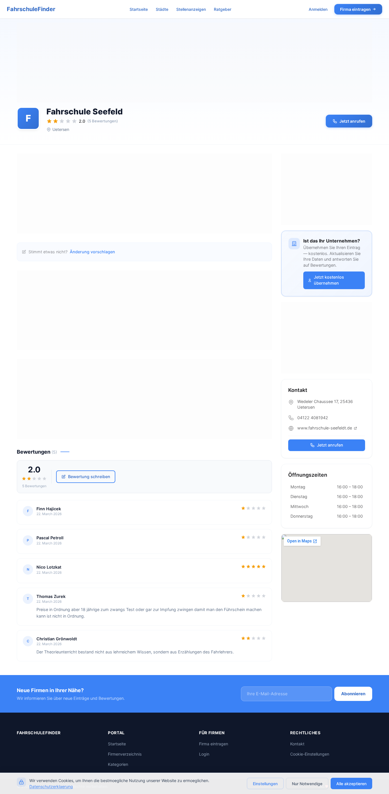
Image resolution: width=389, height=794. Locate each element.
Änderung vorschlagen (92, 251)
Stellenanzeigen (191, 9)
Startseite (139, 9)
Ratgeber (222, 9)
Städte (162, 9)
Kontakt (297, 744)
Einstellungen (265, 783)
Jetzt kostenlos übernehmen (329, 280)
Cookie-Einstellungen (309, 754)
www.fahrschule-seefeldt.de (325, 427)
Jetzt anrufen (352, 121)
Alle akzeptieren (351, 783)
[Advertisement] (194, 62)
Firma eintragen (355, 9)
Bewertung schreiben (89, 476)
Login (204, 754)
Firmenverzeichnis (125, 754)
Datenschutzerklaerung (51, 786)
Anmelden (318, 9)
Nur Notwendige (307, 783)
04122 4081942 (312, 417)
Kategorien (118, 764)
